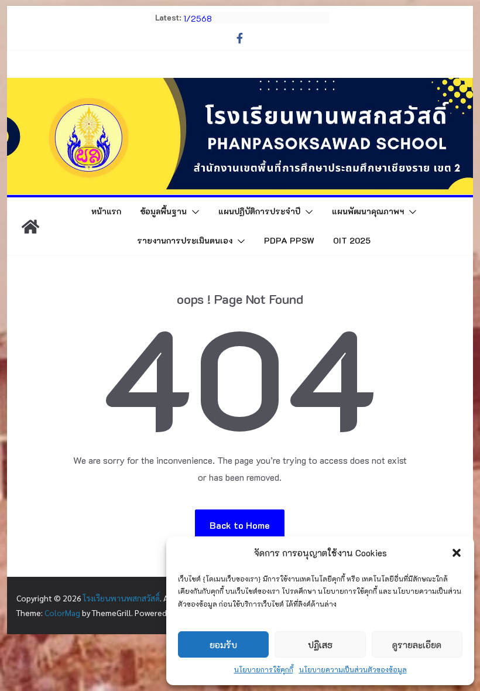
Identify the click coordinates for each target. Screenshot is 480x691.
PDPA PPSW (289, 240)
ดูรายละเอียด (416, 645)
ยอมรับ (223, 645)
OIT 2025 (352, 240)
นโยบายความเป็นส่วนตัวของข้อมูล (353, 669)
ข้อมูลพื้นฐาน (163, 211)
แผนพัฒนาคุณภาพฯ (368, 211)
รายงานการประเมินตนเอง (184, 240)
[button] (456, 553)
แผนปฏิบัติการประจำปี (259, 211)
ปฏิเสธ (320, 645)
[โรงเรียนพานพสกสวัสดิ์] (30, 227)
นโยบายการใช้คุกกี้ (263, 669)
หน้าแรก (106, 211)
